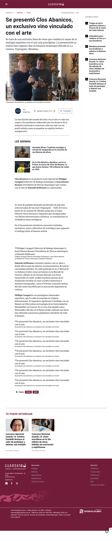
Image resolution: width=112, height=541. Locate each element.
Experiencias (36, 478)
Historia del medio (97, 485)
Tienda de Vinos (37, 482)
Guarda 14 (9, 13)
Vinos (28, 392)
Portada (34, 469)
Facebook (11, 483)
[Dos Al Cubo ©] (90, 513)
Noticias (20, 13)
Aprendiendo (36, 475)
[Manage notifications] (107, 531)
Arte (36, 392)
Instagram (6, 483)
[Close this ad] (110, 529)
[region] (56, 536)
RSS (92, 482)
